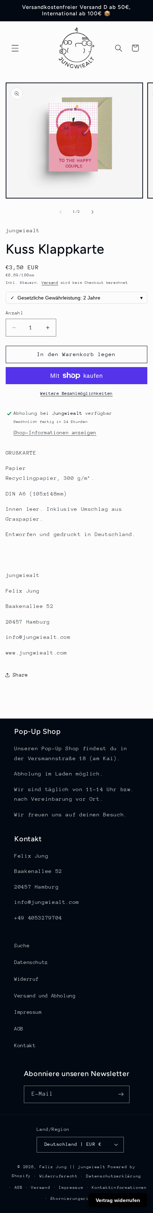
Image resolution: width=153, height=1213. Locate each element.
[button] (15, 48)
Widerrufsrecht (58, 1176)
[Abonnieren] (120, 1094)
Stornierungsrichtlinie (81, 1198)
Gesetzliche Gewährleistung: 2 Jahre (76, 298)
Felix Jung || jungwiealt (72, 1167)
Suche (22, 945)
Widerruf (26, 979)
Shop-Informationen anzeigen (55, 432)
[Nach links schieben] (60, 212)
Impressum (28, 1012)
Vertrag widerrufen (118, 1200)
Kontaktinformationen (119, 1187)
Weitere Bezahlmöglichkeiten (76, 393)
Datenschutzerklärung (113, 1176)
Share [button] (20, 675)
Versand (50, 283)
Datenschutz (31, 962)
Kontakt (25, 1045)
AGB (18, 1029)
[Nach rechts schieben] (92, 212)
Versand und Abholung (45, 996)
